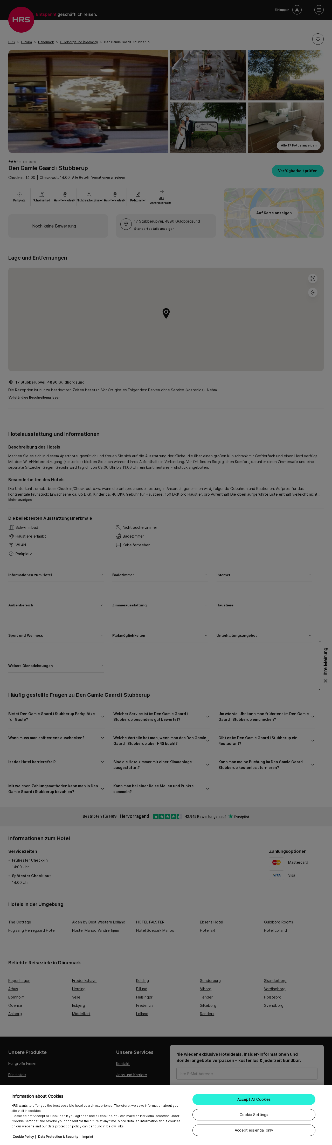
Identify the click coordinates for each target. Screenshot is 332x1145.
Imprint (87, 1137)
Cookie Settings (254, 1114)
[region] (166, 1115)
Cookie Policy (23, 1137)
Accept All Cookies (254, 1099)
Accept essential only (254, 1130)
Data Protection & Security (58, 1137)
